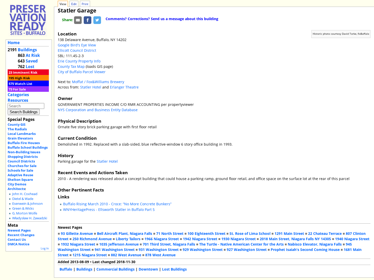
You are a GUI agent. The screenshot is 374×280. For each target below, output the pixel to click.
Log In (45, 248)
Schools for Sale (20, 170)
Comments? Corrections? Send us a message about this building (162, 18)
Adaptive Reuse (20, 175)
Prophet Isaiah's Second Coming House (305, 249)
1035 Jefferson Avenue (119, 244)
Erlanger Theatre (124, 87)
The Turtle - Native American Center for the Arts (241, 244)
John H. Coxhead (24, 194)
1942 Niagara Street (200, 238)
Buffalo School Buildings (28, 147)
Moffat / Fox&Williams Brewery (98, 81)
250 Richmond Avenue (92, 238)
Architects (16, 188)
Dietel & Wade (22, 199)
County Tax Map (71, 66)
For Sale (19, 89)
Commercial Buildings (115, 269)
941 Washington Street (115, 249)
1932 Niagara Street (78, 244)
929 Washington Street (203, 249)
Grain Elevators (20, 138)
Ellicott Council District (77, 50)
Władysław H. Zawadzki (29, 218)
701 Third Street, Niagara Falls (169, 244)
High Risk (22, 78)
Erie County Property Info (79, 61)
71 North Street (169, 233)
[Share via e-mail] (78, 19)
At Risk (33, 55)
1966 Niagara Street (162, 238)
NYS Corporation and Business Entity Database (98, 109)
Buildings (27, 50)
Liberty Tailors (128, 238)
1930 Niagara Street (238, 238)
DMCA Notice (19, 244)
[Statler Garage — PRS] (28, 20)
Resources (18, 100)
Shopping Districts (23, 156)
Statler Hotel (90, 87)
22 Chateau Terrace (325, 233)
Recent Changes (21, 235)
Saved (32, 61)
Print (85, 4)
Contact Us (17, 239)
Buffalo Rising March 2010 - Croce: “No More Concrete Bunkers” (117, 203)
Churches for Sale (22, 165)
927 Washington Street (247, 249)
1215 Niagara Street (90, 254)
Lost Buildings (174, 269)
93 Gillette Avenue (77, 233)
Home (14, 42)
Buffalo (66, 269)
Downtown (148, 269)
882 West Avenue (126, 254)
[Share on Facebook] (87, 19)
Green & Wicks (23, 208)
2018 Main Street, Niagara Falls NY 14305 (295, 238)
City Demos (17, 184)
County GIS (16, 124)
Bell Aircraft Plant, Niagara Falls (124, 233)
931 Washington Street (159, 249)
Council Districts (21, 161)
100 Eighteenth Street (206, 233)
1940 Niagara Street (352, 238)
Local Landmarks (22, 133)
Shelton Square (20, 179)
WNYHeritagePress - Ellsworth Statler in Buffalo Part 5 (109, 209)
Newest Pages (19, 230)
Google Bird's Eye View (77, 45)
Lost (30, 66)
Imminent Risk (25, 72)
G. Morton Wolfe (24, 213)
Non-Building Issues (24, 152)
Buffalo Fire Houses (24, 143)
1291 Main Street (289, 233)
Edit (74, 4)
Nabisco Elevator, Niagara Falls (315, 244)
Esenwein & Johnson (27, 203)
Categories (18, 94)
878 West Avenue (160, 254)
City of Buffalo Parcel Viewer (82, 71)
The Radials (17, 129)
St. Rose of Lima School (249, 233)
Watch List (23, 83)
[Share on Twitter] (97, 19)
